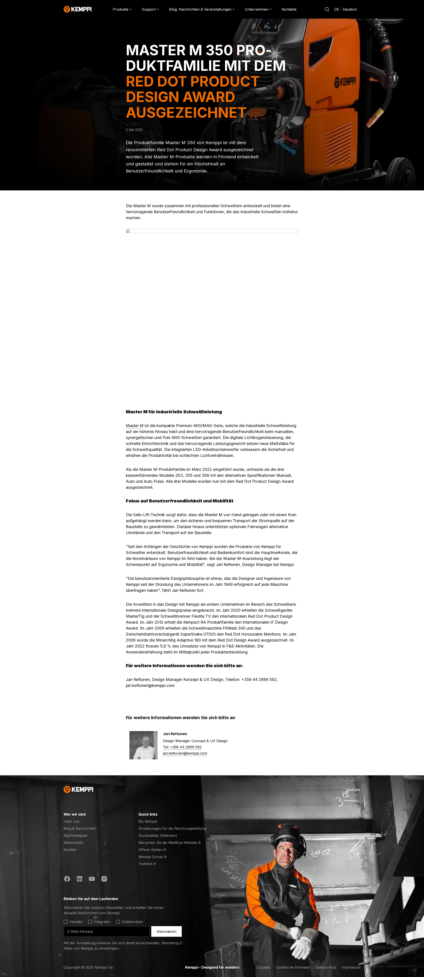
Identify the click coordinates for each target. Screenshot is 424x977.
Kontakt (70, 849)
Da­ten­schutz (325, 967)
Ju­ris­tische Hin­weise (293, 967)
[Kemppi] (78, 9)
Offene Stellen (155, 849)
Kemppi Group (155, 856)
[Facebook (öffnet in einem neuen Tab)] (67, 879)
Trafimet (155, 864)
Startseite (353, 789)
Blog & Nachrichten (80, 828)
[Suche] (327, 9)
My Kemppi (147, 821)
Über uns (72, 821)
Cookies (263, 967)
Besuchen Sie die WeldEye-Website (167, 842)
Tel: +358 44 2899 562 (182, 747)
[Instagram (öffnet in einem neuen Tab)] (104, 879)
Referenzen (73, 842)
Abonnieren (166, 931)
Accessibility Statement (157, 835)
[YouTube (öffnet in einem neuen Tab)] (91, 879)
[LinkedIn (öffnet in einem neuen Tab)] (79, 879)
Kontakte (289, 9)
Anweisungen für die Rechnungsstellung (172, 828)
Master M (135, 425)
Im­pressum (351, 967)
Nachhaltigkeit (75, 835)
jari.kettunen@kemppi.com (185, 753)
